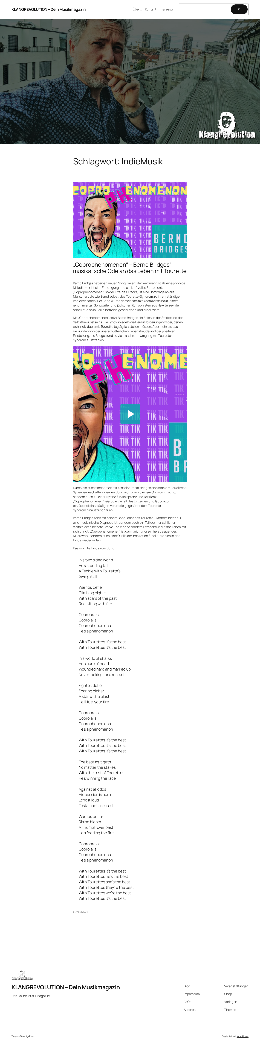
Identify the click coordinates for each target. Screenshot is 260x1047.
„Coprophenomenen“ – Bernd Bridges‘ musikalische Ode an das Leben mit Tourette (130, 267)
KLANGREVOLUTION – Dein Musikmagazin (48, 9)
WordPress (243, 1036)
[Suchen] (239, 9)
